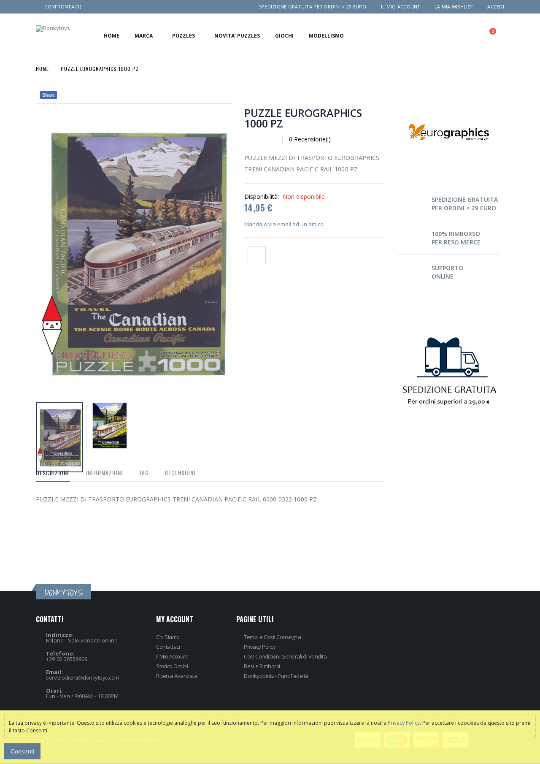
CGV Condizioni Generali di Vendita (285, 656)
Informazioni (104, 472)
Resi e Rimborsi (262, 666)
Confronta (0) (62, 6)
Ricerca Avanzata (176, 676)
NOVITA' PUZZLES (237, 35)
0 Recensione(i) (310, 139)
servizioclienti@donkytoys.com (82, 677)
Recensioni (180, 472)
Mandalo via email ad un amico (284, 224)
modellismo (326, 35)
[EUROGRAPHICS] (449, 93)
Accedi (495, 6)
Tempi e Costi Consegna (272, 637)
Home (42, 68)
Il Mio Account (172, 656)
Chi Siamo (168, 637)
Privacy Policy (259, 646)
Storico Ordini (172, 666)
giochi (284, 35)
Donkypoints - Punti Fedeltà (276, 676)
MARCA (144, 35)
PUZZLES (183, 35)
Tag (144, 472)
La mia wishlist (454, 6)
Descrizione (53, 472)
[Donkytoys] (53, 28)
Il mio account (401, 6)
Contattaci (168, 646)
